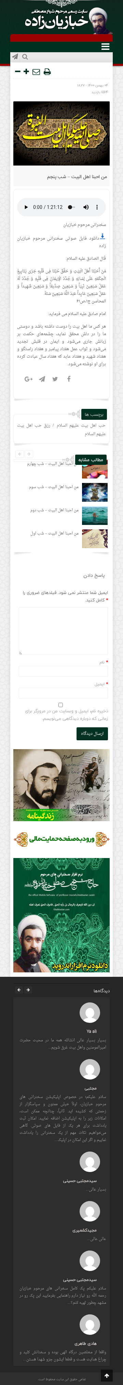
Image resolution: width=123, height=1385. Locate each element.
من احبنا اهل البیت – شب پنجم (77, 177)
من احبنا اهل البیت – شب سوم (54, 487)
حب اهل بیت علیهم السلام (81, 425)
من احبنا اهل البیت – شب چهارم (53, 464)
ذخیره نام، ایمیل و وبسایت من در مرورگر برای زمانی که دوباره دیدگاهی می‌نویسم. (66, 714)
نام (102, 662)
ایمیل (100, 684)
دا (97, 238)
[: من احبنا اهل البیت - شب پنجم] (36, 71)
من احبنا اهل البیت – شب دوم (54, 510)
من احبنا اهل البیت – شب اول (54, 533)
